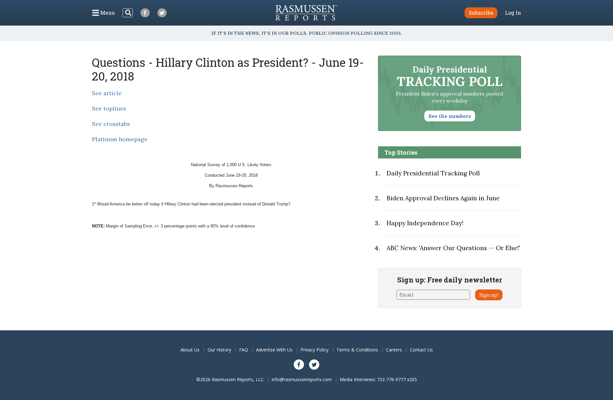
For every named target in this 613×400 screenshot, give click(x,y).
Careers (394, 350)
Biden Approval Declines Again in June (443, 198)
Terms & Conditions (357, 350)
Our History (219, 350)
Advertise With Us (274, 350)
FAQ (243, 350)
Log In (513, 12)
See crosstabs (111, 123)
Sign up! (488, 295)
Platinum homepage (120, 139)
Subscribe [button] (481, 12)
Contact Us (421, 350)
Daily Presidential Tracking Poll (433, 173)
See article (107, 93)
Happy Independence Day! (425, 223)
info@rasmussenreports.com (302, 379)
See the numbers (449, 116)
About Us (190, 350)
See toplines (109, 108)
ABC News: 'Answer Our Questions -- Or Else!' (453, 248)
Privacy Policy (314, 350)
